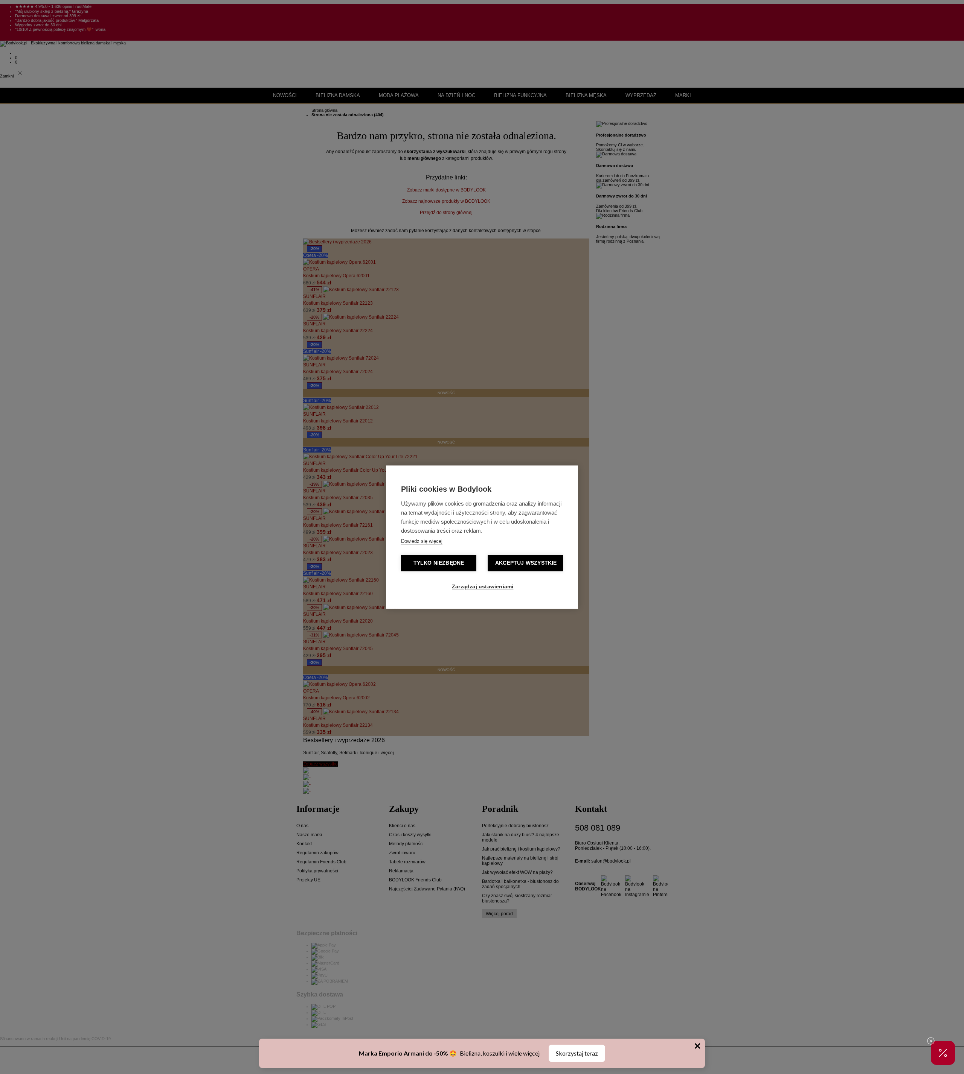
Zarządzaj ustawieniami (482, 586)
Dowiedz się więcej (421, 541)
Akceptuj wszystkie (526, 563)
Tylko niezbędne (438, 563)
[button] (943, 1053)
